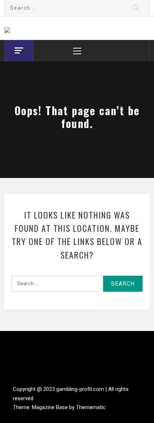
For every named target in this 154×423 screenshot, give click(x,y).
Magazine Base (50, 407)
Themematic (91, 407)
